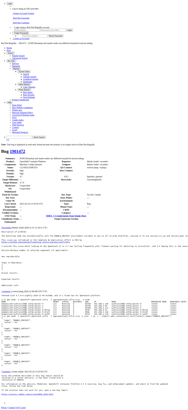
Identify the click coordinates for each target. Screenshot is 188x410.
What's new (17, 110)
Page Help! (17, 105)
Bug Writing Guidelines (22, 107)
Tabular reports (29, 77)
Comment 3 (7, 291)
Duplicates (27, 81)
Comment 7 (7, 371)
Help (9, 103)
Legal (14, 130)
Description (7, 227)
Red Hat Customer (20, 23)
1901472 (17, 151)
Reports (16, 69)
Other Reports (24, 84)
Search (10, 53)
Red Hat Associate (20, 18)
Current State (24, 72)
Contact (15, 127)
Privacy (4, 407)
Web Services (18, 125)
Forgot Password (20, 33)
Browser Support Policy (22, 112)
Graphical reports (30, 79)
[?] (8, 140)
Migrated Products (20, 132)
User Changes (29, 87)
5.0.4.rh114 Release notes (23, 115)
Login (10, 4)
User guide (17, 122)
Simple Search (18, 56)
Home (9, 48)
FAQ (14, 117)
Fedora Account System (23, 13)
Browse (15, 63)
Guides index (18, 120)
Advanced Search (20, 58)
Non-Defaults (29, 97)
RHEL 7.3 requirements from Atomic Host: (66, 216)
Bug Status (28, 92)
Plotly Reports (24, 90)
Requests (16, 66)
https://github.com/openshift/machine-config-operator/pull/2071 (36, 242)
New (9, 50)
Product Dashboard (20, 100)
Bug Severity (29, 95)
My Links (11, 61)
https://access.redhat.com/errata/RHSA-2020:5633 (27, 394)
